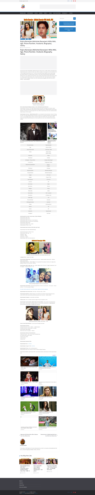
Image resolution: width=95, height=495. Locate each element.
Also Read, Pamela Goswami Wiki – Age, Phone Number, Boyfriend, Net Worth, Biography (34, 289)
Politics (36, 13)
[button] (47, 13)
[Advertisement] (58, 6)
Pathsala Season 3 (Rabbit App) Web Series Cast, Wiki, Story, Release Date (49, 435)
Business (40, 13)
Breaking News (23, 13)
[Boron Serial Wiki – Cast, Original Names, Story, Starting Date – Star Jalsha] (38, 458)
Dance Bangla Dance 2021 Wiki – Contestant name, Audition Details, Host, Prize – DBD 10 (25, 468)
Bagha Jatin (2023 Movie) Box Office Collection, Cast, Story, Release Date (29, 435)
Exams (50, 13)
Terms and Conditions (23, 487)
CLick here (30, 343)
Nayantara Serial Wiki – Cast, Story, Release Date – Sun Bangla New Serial (52, 467)
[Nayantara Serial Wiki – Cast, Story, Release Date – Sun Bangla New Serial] (52, 458)
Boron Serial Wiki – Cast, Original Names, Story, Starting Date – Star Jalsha (38, 468)
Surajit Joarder (29, 47)
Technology (64, 13)
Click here (33, 345)
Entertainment (30, 13)
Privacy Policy (21, 485)
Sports (45, 13)
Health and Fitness (57, 13)
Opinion (70, 13)
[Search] (74, 18)
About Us (20, 480)
